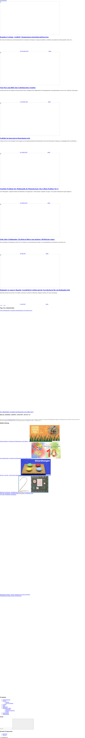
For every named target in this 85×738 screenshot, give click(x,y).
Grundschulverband (11, 419)
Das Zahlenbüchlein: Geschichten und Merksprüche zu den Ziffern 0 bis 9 (16, 412)
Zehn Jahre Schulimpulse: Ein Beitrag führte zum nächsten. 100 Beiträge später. (27, 239)
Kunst (4, 705)
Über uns (5, 735)
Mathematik (5, 707)
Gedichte (7, 702)
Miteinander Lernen (7, 708)
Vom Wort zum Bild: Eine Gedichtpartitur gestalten (18, 87)
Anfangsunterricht (6, 699)
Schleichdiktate (6, 714)
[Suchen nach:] (6, 728)
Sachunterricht (6, 713)
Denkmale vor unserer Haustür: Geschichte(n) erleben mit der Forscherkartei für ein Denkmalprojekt (35, 290)
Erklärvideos (8, 709)
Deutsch (4, 701)
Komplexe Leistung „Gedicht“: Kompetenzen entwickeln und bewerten (24, 37)
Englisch (4, 704)
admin (50, 51)
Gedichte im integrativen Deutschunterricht (15, 138)
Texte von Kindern (9, 703)
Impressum (5, 733)
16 (4, 305)
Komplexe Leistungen (10, 710)
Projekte (7, 711)
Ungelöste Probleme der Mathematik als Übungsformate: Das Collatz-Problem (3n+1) (29, 189)
